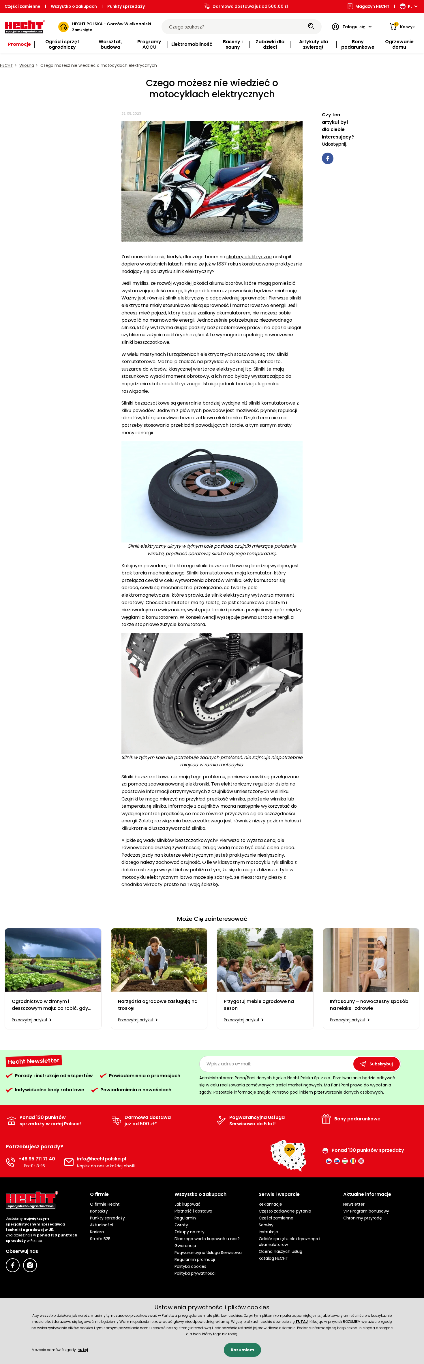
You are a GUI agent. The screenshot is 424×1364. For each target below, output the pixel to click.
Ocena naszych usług (280, 1251)
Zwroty (181, 1225)
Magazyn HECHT (372, 6)
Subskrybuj (381, 1064)
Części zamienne (22, 6)
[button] (127, 1194)
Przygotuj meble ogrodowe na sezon (259, 1005)
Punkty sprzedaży (126, 6)
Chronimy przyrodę (362, 1218)
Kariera (97, 1232)
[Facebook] (13, 1265)
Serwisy (266, 1225)
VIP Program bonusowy (366, 1211)
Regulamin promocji (195, 1259)
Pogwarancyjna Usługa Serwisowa (208, 1252)
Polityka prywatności (195, 1273)
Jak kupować (187, 1204)
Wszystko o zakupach (74, 6)
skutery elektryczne (249, 256)
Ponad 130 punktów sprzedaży (368, 1150)
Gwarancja (185, 1246)
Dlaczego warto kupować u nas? (207, 1239)
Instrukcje (268, 1232)
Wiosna (26, 65)
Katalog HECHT (273, 1258)
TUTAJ (301, 1321)
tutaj (83, 1349)
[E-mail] (69, 1162)
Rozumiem (242, 1350)
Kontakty (99, 1211)
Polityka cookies (190, 1266)
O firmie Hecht (105, 1204)
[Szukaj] (311, 27)
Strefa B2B (100, 1239)
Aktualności (101, 1225)
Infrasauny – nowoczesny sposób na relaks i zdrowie (369, 1005)
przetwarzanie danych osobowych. (349, 1092)
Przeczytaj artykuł (29, 1020)
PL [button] (410, 6)
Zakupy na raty (190, 1232)
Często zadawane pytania (285, 1211)
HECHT (6, 65)
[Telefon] (10, 1162)
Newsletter (354, 1204)
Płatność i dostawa (193, 1211)
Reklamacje (270, 1204)
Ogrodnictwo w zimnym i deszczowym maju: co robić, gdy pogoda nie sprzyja (50, 1005)
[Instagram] (30, 1265)
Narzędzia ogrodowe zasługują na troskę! (158, 1005)
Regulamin (185, 1218)
